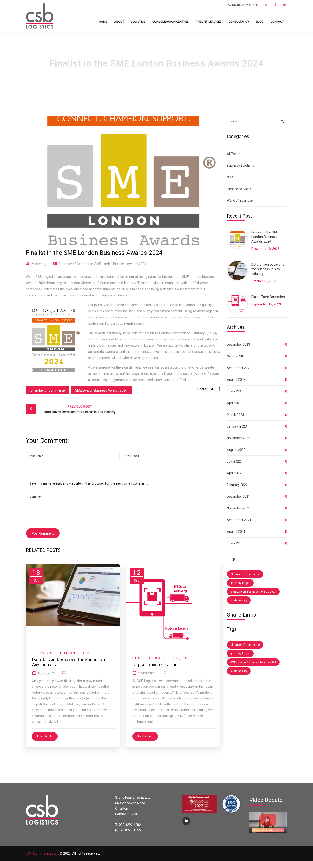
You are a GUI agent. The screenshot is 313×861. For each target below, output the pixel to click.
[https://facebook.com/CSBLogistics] (276, 5)
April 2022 (234, 473)
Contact (277, 21)
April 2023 (234, 403)
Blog (260, 21)
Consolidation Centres (170, 21)
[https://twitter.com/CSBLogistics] (266, 5)
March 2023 (235, 415)
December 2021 (238, 496)
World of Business (240, 200)
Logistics (138, 21)
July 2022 (234, 461)
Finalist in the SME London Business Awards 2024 (265, 236)
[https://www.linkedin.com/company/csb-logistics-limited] (285, 5)
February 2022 (237, 485)
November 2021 (238, 508)
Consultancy (239, 21)
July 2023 (234, 391)
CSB (86, 653)
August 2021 (236, 531)
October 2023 (237, 356)
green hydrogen (240, 583)
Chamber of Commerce (76, 264)
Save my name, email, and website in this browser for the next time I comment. (88, 483)
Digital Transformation (154, 664)
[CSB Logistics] (39, 16)
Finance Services (239, 189)
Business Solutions (55, 653)
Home (103, 21)
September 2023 (239, 368)
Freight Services (209, 21)
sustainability (238, 600)
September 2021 (239, 520)
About (119, 21)
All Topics (234, 154)
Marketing (39, 264)
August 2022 (236, 450)
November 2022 (238, 438)
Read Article (44, 736)
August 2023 (236, 379)
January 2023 (237, 426)
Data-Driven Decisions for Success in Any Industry (79, 409)
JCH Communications (42, 853)
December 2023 (238, 344)
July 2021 (234, 543)
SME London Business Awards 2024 (120, 264)
